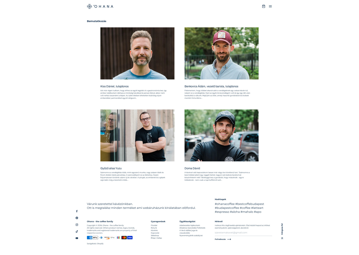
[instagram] (76, 224)
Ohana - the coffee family (113, 225)
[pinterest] (76, 218)
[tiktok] (76, 231)
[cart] (263, 6)
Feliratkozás (220, 239)
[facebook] (76, 211)
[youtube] (76, 238)
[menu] (270, 6)
